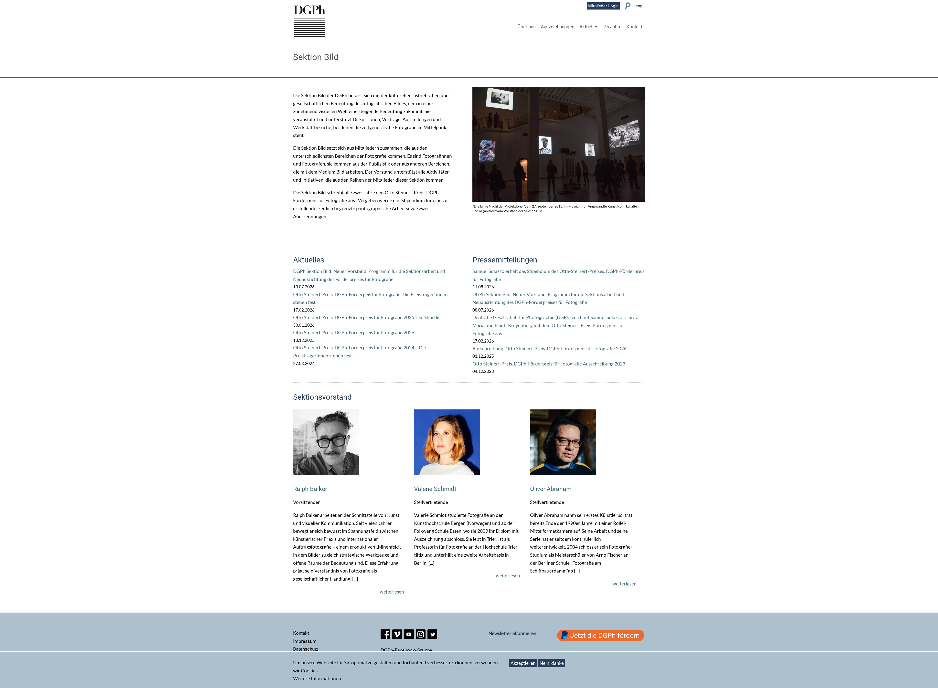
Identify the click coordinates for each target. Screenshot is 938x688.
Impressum (305, 641)
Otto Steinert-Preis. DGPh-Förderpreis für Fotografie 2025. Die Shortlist (367, 317)
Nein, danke (552, 663)
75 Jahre (612, 27)
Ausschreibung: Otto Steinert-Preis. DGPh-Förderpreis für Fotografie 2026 (549, 348)
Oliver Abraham (551, 488)
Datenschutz (305, 649)
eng (639, 5)
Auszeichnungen (557, 27)
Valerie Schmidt (435, 488)
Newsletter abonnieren (512, 633)
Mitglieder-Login (603, 5)
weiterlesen (392, 591)
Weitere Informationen (317, 678)
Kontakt (634, 27)
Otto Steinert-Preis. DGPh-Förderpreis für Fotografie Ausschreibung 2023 (548, 363)
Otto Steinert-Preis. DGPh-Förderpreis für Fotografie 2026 (353, 332)
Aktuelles (588, 27)
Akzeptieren (523, 663)
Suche (628, 6)
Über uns (527, 27)
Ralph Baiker (310, 488)
